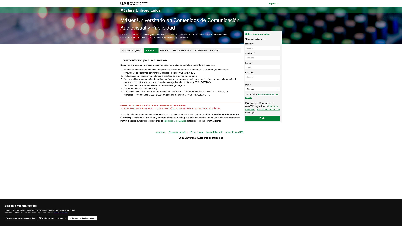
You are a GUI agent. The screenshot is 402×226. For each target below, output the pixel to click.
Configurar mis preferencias (53, 218)
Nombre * (249, 43)
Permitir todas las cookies (83, 218)
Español (275, 3)
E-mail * (249, 62)
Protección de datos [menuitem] (178, 132)
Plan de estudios (181, 50)
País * (248, 84)
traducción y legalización (175, 120)
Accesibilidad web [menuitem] (214, 132)
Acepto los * (261, 96)
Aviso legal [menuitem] (160, 132)
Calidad (214, 50)
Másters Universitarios (140, 10)
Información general (132, 50)
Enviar (262, 118)
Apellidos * (250, 53)
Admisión (150, 50)
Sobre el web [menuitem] (197, 132)
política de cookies (61, 213)
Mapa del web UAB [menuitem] (234, 132)
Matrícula (164, 50)
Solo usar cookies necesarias (21, 218)
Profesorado (201, 50)
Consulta (249, 72)
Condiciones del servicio (268, 109)
